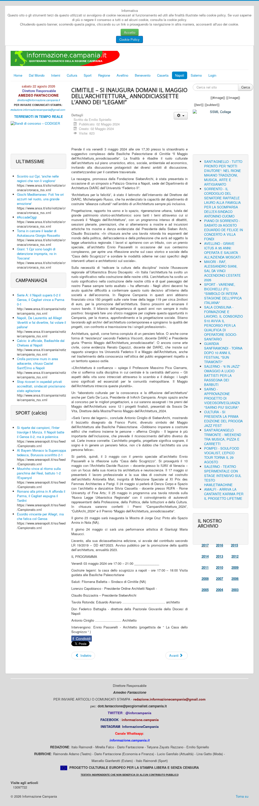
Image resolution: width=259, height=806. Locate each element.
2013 (219, 556)
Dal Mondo (37, 75)
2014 (205, 556)
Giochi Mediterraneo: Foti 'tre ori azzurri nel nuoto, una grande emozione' (40, 199)
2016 (219, 545)
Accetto (129, 32)
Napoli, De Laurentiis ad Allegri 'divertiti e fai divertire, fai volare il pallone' (41, 322)
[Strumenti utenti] (181, 115)
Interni (55, 75)
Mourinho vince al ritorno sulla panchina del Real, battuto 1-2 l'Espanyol (39, 473)
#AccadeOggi (27, 217)
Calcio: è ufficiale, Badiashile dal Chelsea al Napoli (40, 342)
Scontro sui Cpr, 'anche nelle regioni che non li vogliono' (38, 178)
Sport (88, 75)
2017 (205, 545)
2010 (219, 567)
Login (212, 75)
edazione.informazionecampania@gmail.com (38, 110)
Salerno (196, 75)
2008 (205, 578)
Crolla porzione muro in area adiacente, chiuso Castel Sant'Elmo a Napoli (37, 363)
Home (18, 75)
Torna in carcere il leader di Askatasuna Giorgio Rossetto (38, 233)
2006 (235, 578)
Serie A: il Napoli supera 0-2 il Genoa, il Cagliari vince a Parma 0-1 (40, 300)
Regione (104, 75)
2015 (234, 545)
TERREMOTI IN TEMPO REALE (38, 116)
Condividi (82, 638)
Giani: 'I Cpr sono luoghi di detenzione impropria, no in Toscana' (36, 253)
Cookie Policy (129, 39)
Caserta (162, 75)
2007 (219, 578)
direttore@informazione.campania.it (38, 100)
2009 (235, 567)
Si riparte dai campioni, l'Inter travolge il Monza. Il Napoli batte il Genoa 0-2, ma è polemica (40, 432)
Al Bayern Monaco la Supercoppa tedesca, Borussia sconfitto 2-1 (41, 452)
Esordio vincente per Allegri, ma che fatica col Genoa (40, 516)
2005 (205, 589)
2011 (205, 567)
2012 (235, 556)
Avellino (122, 75)
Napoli (179, 75)
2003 (235, 589)
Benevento (142, 75)
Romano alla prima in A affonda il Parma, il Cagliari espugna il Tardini (41, 496)
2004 (219, 589)
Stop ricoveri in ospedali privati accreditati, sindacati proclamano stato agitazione (41, 386)
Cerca (245, 87)
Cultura (72, 75)
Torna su (242, 796)
